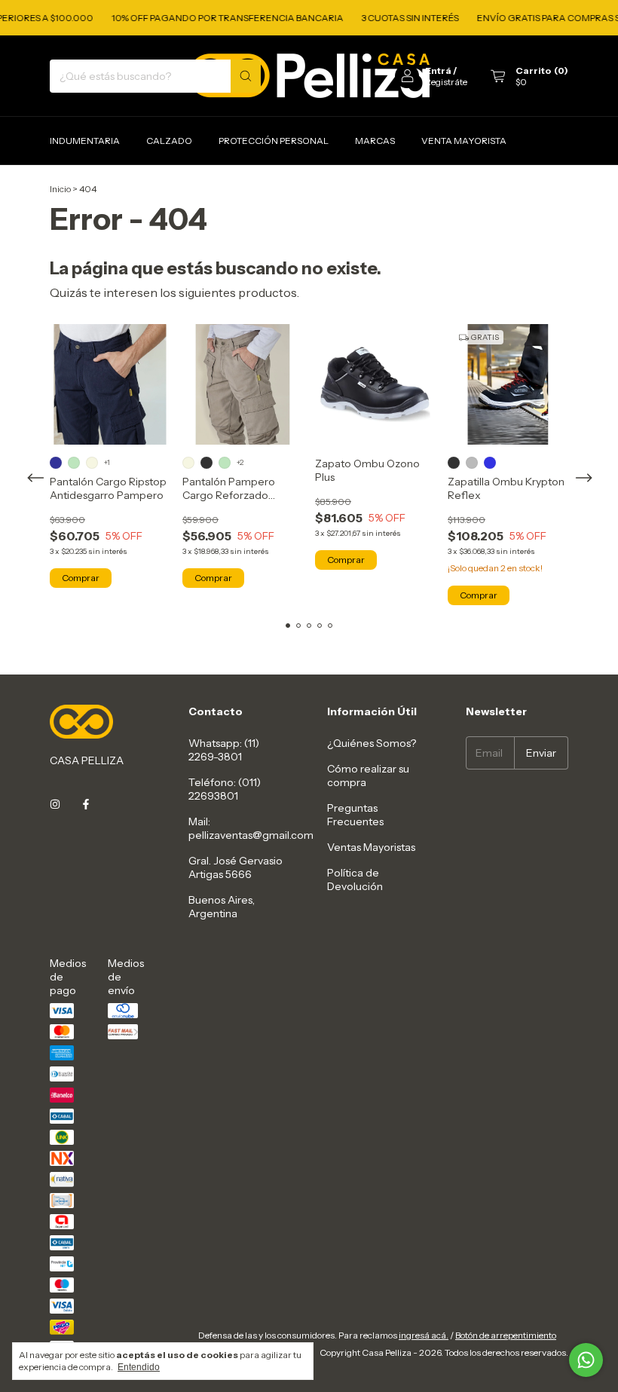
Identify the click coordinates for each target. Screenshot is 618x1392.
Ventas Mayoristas (371, 847)
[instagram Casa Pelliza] (55, 804)
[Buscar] (246, 76)
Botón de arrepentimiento (505, 1335)
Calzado (169, 140)
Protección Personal (274, 140)
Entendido (139, 1367)
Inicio (60, 188)
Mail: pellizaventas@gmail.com (251, 828)
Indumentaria (85, 140)
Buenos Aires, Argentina (221, 906)
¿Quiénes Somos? (371, 743)
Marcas (375, 140)
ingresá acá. (423, 1335)
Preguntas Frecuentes (355, 814)
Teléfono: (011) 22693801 (224, 789)
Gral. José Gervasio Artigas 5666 (235, 867)
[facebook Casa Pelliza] (86, 804)
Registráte (446, 81)
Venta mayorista (463, 140)
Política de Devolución (355, 879)
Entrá (438, 70)
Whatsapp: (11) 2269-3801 (223, 749)
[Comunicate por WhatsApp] (586, 1360)
